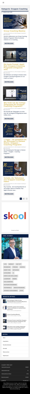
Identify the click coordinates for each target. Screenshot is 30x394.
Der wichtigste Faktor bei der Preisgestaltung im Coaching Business (17, 301)
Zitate (21, 290)
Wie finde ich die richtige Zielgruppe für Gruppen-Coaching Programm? (14, 104)
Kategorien (7, 273)
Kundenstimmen (7, 344)
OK (10, 391)
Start (4, 337)
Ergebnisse (7, 267)
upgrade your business (10, 290)
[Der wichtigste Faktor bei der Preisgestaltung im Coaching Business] (5, 301)
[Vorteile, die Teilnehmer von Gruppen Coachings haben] (15, 169)
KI (13, 273)
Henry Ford (7, 270)
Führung (15, 267)
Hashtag (22, 267)
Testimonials (8, 287)
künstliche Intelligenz (10, 275)
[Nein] (28, 387)
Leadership (7, 278)
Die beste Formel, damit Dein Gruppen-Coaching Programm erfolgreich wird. (14, 66)
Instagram (16, 270)
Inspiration (5, 341)
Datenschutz (6, 352)
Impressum (5, 355)
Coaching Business (17, 302)
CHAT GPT (18, 264)
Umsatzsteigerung (19, 287)
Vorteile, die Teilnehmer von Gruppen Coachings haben (14, 179)
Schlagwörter (8, 281)
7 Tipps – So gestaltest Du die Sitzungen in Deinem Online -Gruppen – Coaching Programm (15, 142)
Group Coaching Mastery (14, 31)
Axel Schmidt (7, 33)
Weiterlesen (9, 43)
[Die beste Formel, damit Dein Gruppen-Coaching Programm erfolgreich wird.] (15, 55)
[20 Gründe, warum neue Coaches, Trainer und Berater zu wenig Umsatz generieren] (5, 307)
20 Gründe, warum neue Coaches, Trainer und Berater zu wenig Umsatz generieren (16, 308)
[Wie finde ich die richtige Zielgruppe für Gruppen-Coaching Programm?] (15, 93)
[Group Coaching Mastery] (15, 22)
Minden (15, 278)
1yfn (5, 264)
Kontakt (5, 348)
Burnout (11, 264)
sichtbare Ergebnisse (10, 284)
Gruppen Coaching (21, 33)
